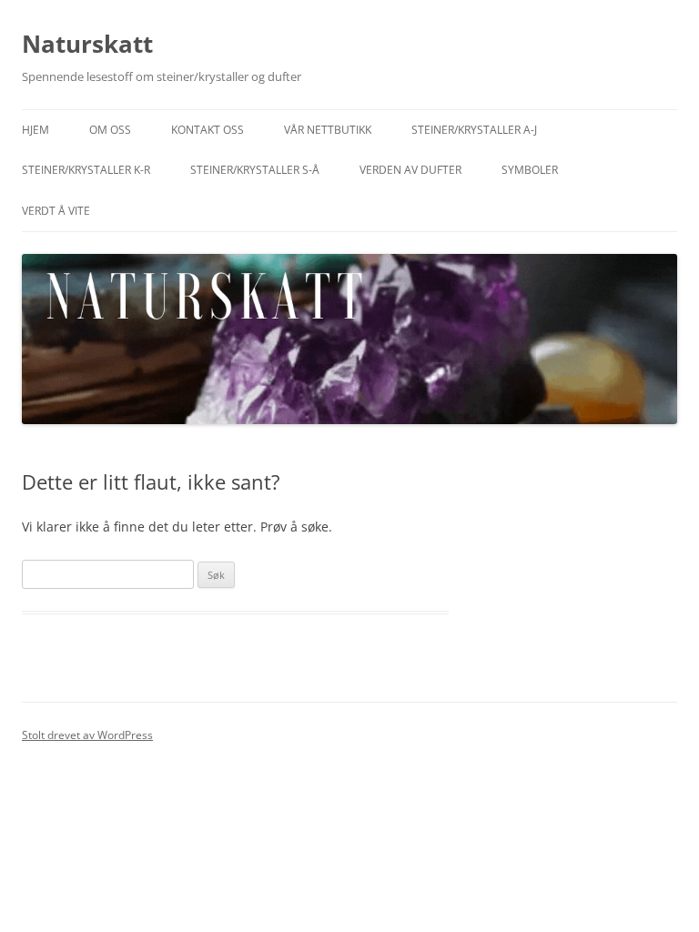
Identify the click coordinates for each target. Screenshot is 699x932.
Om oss (110, 129)
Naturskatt (87, 43)
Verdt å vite (56, 210)
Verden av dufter (410, 169)
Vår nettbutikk (327, 129)
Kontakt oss (207, 129)
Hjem (35, 129)
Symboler (529, 169)
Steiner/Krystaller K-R (86, 169)
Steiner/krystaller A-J (474, 129)
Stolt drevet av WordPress (87, 735)
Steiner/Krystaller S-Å (254, 169)
